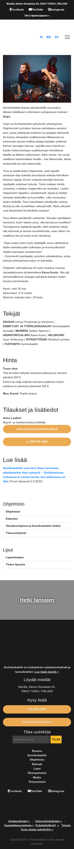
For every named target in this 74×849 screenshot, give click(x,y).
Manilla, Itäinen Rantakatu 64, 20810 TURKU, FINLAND (37, 3)
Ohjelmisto (13, 511)
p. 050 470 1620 (37, 441)
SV (57, 37)
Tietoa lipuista (15, 564)
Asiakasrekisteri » (19, 821)
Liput (37, 768)
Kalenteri (12, 518)
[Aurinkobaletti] (37, 25)
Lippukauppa (15, 557)
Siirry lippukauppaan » (37, 15)
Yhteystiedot (37, 781)
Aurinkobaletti (37, 755)
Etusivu (37, 751)
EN (49, 37)
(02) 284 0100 (37, 709)
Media (37, 777)
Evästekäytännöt (46, 825)
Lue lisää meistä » (47, 671)
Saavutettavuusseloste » (19, 825)
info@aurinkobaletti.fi (37, 721)
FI (41, 37)
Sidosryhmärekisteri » (48, 821)
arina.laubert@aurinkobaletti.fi (37, 428)
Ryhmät (37, 764)
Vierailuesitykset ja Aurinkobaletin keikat (33, 525)
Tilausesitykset (16, 533)
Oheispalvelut (37, 772)
